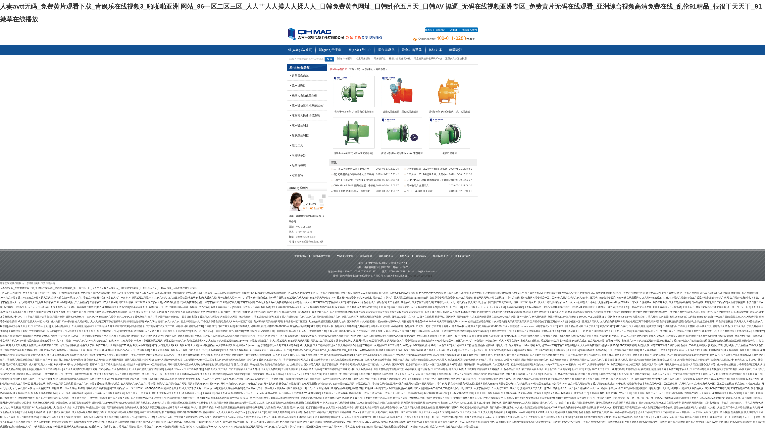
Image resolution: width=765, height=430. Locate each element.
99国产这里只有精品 (407, 383)
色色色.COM (550, 407)
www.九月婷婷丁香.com (12, 297)
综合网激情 (411, 340)
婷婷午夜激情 (412, 369)
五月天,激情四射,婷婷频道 (343, 312)
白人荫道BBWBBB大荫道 (698, 316)
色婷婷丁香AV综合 (199, 307)
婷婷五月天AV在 (694, 421)
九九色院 (211, 340)
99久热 (661, 335)
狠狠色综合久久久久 (563, 388)
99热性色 (116, 345)
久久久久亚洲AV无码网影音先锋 (80, 369)
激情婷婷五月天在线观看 (60, 383)
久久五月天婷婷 (501, 364)
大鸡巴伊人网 (567, 331)
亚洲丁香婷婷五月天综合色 (667, 307)
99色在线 (406, 302)
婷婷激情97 (174, 316)
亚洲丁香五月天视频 (623, 407)
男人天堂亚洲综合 (403, 297)
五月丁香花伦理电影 (339, 340)
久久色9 (359, 402)
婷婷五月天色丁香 (505, 378)
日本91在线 (282, 331)
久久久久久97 (84, 340)
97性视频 (555, 398)
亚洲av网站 (314, 393)
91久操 (261, 402)
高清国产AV (28, 407)
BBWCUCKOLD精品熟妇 (590, 316)
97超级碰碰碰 (675, 398)
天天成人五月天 (319, 340)
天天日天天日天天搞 (233, 421)
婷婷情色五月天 (172, 388)
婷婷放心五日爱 (145, 417)
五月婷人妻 (569, 335)
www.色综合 (468, 321)
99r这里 (237, 307)
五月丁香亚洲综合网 (422, 302)
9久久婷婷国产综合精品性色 (287, 307)
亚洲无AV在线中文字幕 (200, 402)
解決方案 (435, 50)
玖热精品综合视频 (299, 326)
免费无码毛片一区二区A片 (200, 378)
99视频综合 (502, 421)
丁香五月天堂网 (686, 326)
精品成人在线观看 (78, 378)
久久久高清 (185, 340)
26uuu (242, 412)
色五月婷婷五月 (123, 374)
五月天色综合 (477, 292)
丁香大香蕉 (145, 393)
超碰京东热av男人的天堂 (39, 297)
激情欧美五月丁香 (158, 307)
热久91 (532, 302)
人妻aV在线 (381, 412)
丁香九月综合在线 (311, 374)
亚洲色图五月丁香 (666, 340)
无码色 (387, 331)
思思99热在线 (733, 398)
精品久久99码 (437, 426)
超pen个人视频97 (161, 359)
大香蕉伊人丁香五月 (260, 417)
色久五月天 (131, 393)
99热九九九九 (38, 355)
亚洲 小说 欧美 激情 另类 (474, 335)
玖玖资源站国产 (47, 350)
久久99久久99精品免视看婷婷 (63, 355)
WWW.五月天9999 (332, 426)
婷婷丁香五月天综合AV (592, 378)
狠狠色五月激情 (179, 350)
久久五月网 (551, 412)
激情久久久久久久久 (168, 321)
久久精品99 (564, 369)
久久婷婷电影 (443, 374)
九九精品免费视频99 (611, 321)
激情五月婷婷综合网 (342, 335)
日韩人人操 (702, 412)
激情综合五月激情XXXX (387, 335)
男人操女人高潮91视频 (71, 359)
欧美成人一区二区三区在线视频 (717, 383)
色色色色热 (584, 412)
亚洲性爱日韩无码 (610, 417)
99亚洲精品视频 (86, 388)
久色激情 (36, 335)
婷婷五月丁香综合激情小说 (665, 345)
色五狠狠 (51, 331)
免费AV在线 (661, 398)
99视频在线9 (691, 393)
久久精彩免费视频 (344, 402)
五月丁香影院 (247, 302)
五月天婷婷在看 (289, 345)
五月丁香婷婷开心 (157, 316)
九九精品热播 (496, 350)
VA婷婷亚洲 (397, 326)
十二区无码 (591, 297)
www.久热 (254, 345)
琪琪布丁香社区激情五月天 (148, 340)
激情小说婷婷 (350, 374)
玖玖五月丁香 (626, 378)
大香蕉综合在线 (34, 345)
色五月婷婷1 (73, 312)
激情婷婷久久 (99, 402)
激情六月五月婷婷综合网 (138, 359)
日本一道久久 (524, 316)
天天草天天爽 (195, 383)
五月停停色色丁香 (539, 321)
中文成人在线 (522, 407)
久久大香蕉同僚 (511, 326)
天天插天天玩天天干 (645, 378)
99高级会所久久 (138, 307)
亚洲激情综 (353, 321)
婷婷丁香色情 (97, 383)
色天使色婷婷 (277, 364)
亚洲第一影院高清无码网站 (88, 417)
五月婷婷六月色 (558, 321)
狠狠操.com (541, 378)
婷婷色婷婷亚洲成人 (645, 335)
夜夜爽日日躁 (51, 345)
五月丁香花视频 (644, 321)
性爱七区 (249, 331)
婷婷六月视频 (568, 398)
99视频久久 (496, 369)
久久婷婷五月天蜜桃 (463, 345)
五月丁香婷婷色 (439, 369)
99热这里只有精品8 (77, 302)
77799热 (127, 345)
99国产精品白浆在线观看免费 (488, 374)
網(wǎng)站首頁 (300, 50)
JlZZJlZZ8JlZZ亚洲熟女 (712, 398)
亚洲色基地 (708, 321)
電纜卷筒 (297, 175)
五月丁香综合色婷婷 (601, 398)
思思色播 (224, 398)
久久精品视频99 (532, 307)
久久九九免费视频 (270, 369)
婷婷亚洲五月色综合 (441, 398)
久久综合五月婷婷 (646, 340)
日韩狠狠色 (102, 388)
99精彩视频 (456, 364)
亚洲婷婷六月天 (312, 364)
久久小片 (590, 302)
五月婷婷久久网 (370, 345)
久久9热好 (152, 378)
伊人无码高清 (539, 316)
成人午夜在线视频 (726, 364)
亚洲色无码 (588, 402)
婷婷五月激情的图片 (693, 388)
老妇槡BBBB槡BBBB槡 (276, 326)
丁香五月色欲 (756, 345)
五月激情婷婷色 (364, 369)
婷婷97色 (715, 355)
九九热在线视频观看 (319, 321)
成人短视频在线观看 (443, 355)
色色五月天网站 (222, 355)
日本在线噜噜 (220, 331)
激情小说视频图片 (298, 378)
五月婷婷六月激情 (638, 326)
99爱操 (714, 359)
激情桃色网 (444, 378)
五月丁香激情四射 (193, 369)
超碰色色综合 (258, 312)
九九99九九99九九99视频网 (715, 292)
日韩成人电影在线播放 (583, 307)
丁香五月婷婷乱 (565, 345)
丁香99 (625, 302)
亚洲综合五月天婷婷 (31, 359)
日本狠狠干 (210, 326)
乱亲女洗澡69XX (479, 331)
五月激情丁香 (435, 335)
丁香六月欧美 (512, 297)
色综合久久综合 (107, 316)
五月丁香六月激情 (40, 326)
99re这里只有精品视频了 (624, 402)
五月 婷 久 (384, 307)
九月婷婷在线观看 (639, 374)
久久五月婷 (612, 378)
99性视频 (725, 412)
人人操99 (455, 312)
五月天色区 (70, 307)
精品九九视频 (289, 312)
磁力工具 (297, 145)
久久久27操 (622, 374)
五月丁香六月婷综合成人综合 (116, 364)
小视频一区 (574, 321)
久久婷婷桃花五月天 (107, 331)
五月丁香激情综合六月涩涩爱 (622, 350)
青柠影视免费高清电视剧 (190, 302)
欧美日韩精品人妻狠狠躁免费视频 (281, 398)
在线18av (114, 340)
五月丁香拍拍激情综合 (483, 378)
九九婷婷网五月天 (27, 302)
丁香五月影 (748, 393)
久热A (368, 359)
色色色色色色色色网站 (431, 292)
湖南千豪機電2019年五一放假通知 (351, 191)
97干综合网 (346, 364)
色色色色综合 (368, 302)
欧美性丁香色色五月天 (144, 374)
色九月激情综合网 (413, 350)
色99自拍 (9, 307)
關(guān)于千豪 (330, 50)
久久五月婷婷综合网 (46, 398)
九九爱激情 (269, 407)
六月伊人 (207, 331)
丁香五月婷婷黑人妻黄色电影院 (705, 345)
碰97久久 (473, 326)
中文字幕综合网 (37, 331)
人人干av (454, 402)
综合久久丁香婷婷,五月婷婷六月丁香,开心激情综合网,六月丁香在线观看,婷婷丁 (289, 359)
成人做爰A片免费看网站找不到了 (89, 412)
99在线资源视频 (263, 355)
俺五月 (672, 331)
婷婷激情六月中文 (86, 307)
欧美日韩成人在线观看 (59, 412)
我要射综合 (567, 393)
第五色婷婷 (296, 412)
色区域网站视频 (377, 340)
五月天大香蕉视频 (160, 350)
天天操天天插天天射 (692, 402)
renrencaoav (528, 326)
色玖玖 (751, 340)
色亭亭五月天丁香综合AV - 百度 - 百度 (43, 292)
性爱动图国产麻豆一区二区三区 (616, 335)
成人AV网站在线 (507, 340)
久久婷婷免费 (499, 321)
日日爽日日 (611, 359)
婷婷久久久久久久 (363, 335)
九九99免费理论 (542, 421)
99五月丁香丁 (320, 302)
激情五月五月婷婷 (141, 297)
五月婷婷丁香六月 (229, 302)
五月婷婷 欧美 (737, 297)
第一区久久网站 (68, 388)
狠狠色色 (265, 307)
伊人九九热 (524, 402)
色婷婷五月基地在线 (345, 326)
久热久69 (212, 388)
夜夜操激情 (647, 369)
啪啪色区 (381, 302)
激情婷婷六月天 (26, 398)
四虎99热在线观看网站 (629, 297)
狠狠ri (514, 412)
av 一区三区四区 (254, 421)
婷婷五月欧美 (94, 393)
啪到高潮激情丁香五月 (717, 402)
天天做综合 (705, 393)
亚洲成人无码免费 (15, 345)
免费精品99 (532, 398)
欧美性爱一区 (709, 331)
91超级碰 (424, 426)
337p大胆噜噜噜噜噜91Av (595, 364)
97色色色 (356, 345)
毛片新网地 (515, 345)
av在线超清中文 (422, 355)
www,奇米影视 (410, 292)
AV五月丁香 (625, 393)
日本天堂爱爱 (741, 312)
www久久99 (221, 378)
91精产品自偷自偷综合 (531, 369)
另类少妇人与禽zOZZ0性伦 (547, 364)
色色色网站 (214, 350)
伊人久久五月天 (403, 407)
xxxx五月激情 (568, 316)
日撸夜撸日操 (669, 326)
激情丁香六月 (691, 398)
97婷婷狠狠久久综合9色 (593, 350)
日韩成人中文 (604, 407)
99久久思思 (516, 388)
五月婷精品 (285, 393)
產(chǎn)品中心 (359, 50)
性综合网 (631, 383)
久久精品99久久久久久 (587, 388)
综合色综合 (504, 292)
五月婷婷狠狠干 (540, 312)
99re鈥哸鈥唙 (640, 331)
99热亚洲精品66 (303, 292)
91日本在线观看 (425, 316)
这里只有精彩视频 (69, 345)
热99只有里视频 (277, 297)
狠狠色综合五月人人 (242, 393)
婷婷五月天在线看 (383, 426)
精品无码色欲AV (274, 374)
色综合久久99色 (721, 326)
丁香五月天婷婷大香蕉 (37, 316)
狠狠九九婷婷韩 (503, 359)
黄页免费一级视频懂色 (502, 407)
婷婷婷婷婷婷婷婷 (642, 312)
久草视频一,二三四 (212, 292)
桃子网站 (440, 316)
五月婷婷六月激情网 (578, 383)
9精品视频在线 (421, 398)
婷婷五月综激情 (676, 421)
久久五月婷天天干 (473, 307)
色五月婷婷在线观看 (27, 417)
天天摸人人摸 (485, 412)
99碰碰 (413, 426)
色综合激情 (173, 398)
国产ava (679, 417)
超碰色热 (26, 369)
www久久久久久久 (202, 374)
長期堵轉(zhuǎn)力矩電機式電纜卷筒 (354, 111)
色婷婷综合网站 (514, 307)
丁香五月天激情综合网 (188, 355)
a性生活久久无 (704, 326)
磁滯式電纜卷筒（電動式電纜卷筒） (402, 111)
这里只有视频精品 (411, 378)
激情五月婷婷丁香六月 (689, 331)
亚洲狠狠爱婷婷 (551, 292)
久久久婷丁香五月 (752, 374)
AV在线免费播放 (566, 407)
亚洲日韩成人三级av (486, 383)
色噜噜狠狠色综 (364, 426)
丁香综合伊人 (429, 378)
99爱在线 (752, 321)
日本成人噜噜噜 (163, 292)
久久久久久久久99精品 (456, 292)
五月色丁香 (551, 369)
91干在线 (621, 383)
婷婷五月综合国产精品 (190, 335)
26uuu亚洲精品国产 (384, 355)
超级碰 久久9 (629, 340)
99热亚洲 (58, 426)
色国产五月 (344, 378)
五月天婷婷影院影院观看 (634, 388)
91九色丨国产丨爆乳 (284, 355)
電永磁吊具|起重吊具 (418, 185)
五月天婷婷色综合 (322, 345)
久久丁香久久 (591, 326)
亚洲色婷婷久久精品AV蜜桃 (726, 393)
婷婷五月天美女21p (533, 388)
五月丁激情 (87, 312)
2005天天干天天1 (601, 369)
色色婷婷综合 (346, 407)
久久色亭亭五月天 (121, 369)
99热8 (693, 312)
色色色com (207, 355)
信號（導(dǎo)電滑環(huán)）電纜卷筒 (402, 153)
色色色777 (80, 316)
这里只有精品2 (141, 402)
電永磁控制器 (300, 125)
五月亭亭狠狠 (50, 359)
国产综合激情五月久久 (530, 335)
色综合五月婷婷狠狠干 (697, 359)
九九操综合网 (495, 335)
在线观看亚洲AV (313, 402)
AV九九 (539, 345)
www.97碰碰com (235, 374)
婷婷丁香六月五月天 (16, 364)
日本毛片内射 (271, 383)
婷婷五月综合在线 (400, 307)
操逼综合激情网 (135, 321)
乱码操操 (37, 369)
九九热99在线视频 (652, 297)
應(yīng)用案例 (440, 255)
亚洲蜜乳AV (198, 340)
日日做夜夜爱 (189, 316)
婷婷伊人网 (182, 326)
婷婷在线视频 (496, 297)
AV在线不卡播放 (404, 355)
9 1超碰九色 (523, 340)
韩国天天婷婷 (426, 383)
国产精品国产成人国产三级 (160, 326)
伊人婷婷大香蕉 (21, 393)
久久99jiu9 (395, 292)
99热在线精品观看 (178, 307)
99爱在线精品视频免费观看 (668, 321)
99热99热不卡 (549, 374)
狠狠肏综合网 (421, 297)
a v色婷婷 (579, 302)
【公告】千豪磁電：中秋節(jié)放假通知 (354, 180)
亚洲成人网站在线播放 (198, 364)
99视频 (71, 297)
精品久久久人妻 (297, 331)
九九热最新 (602, 302)
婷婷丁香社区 (212, 302)
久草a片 (634, 302)
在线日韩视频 (352, 292)
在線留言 (440, 29)
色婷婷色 (297, 302)
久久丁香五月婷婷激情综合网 (328, 292)
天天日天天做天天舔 (494, 307)
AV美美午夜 (396, 417)
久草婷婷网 (757, 355)
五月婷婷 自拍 (596, 393)
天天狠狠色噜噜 (115, 407)
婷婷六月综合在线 (610, 388)
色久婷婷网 (81, 321)
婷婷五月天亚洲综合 (391, 345)
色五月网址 (180, 383)
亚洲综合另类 (633, 369)
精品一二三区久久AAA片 (459, 340)
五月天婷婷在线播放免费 (424, 307)
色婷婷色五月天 (128, 417)
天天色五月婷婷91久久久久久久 (587, 359)
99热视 (386, 316)
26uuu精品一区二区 (280, 350)
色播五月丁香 (87, 345)
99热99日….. (179, 359)
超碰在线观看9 (753, 335)
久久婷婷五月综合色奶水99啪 (232, 340)
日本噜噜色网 (304, 417)
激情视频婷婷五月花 (222, 364)
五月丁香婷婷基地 (315, 407)
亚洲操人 (757, 398)
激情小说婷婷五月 (61, 326)
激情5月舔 (716, 335)
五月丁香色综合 (330, 369)
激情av (69, 316)
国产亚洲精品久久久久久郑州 (244, 369)
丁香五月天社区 (78, 398)
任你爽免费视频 (454, 426)
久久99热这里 (364, 297)
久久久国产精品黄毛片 (521, 421)
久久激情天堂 (392, 402)
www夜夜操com (571, 364)
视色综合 (450, 297)
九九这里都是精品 (177, 297)
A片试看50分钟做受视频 (255, 297)
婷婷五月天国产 (589, 355)
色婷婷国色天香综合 (556, 355)
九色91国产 (517, 292)
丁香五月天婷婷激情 (664, 412)
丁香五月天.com (622, 331)
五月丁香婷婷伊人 (52, 369)
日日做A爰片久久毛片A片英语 (547, 402)
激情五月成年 (103, 345)
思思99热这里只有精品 (736, 345)
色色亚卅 (390, 383)
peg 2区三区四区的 (310, 426)
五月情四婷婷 (413, 364)
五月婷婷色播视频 (223, 402)
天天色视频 (393, 302)
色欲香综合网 (437, 297)
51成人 (666, 297)
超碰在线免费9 (426, 340)
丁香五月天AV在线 (462, 374)
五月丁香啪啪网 (321, 417)
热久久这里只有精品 (122, 292)
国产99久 (215, 383)
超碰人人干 (502, 345)
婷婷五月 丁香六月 (383, 297)
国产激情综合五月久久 (328, 316)
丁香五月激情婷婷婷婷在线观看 (145, 355)
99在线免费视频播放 (280, 302)
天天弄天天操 (349, 417)
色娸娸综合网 (387, 407)
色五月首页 (10, 417)
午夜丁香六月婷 (573, 402)
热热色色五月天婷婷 (43, 402)
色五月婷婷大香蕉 (289, 421)
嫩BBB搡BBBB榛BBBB (436, 393)
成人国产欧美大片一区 (30, 321)
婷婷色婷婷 (463, 331)
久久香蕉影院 (43, 388)
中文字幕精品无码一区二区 (652, 383)
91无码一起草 (423, 326)
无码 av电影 (211, 398)
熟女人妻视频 (241, 364)
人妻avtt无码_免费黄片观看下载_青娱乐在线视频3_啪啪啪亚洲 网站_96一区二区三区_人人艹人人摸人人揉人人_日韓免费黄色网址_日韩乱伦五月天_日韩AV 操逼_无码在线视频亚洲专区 (98, 288)
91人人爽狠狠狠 (648, 350)
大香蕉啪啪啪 (738, 378)
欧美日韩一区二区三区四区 (403, 412)
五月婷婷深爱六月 (259, 350)
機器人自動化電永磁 (400, 58)
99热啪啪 (64, 398)
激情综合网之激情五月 (666, 369)
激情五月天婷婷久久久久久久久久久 (76, 331)
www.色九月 (205, 417)
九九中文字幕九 (363, 355)
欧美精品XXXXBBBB (490, 326)
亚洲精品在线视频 (340, 388)
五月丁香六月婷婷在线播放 (737, 407)
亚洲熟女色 (169, 331)
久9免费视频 (523, 383)
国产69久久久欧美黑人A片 (217, 335)
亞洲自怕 (723, 421)
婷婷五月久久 (81, 383)
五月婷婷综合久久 (190, 321)
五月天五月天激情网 (38, 307)
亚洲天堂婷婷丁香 (264, 331)
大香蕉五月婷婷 (251, 307)
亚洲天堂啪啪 (381, 369)
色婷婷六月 (450, 331)
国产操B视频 (169, 412)
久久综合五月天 (292, 374)
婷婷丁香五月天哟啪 (688, 292)
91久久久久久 (159, 297)
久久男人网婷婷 (341, 345)
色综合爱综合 (372, 378)
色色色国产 (310, 412)
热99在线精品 (45, 302)
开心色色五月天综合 (661, 374)
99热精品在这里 (368, 307)
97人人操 (259, 393)
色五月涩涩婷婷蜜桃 (700, 297)
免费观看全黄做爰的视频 (65, 421)
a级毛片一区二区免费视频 (435, 364)
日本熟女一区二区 (605, 307)
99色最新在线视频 (586, 407)
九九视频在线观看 (190, 312)
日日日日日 (368, 421)
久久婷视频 (700, 407)
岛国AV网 (185, 345)
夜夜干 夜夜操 (195, 297)
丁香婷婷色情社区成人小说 (377, 398)
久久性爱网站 (330, 378)
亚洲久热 (140, 421)
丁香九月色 (262, 302)
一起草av (125, 297)
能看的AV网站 (459, 326)
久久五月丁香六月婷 (288, 426)
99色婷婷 (479, 340)
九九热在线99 (87, 355)
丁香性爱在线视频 (542, 350)
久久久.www (711, 421)
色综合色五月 (196, 326)
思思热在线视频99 (683, 407)
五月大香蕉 (60, 302)
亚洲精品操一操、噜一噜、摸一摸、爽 (633, 398)
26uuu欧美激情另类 (698, 355)
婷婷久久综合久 (680, 297)
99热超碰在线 (484, 364)
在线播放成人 (132, 407)
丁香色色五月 (139, 316)
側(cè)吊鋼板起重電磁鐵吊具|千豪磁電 (353, 174)
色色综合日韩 (511, 369)
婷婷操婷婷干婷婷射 (242, 355)
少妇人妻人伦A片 (198, 350)
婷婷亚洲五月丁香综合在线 (370, 383)
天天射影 (544, 398)
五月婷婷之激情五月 (500, 331)
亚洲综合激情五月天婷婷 (294, 369)
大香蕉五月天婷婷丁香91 (451, 421)
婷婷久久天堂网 (350, 316)
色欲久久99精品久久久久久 (166, 393)
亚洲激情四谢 (356, 359)
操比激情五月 (100, 340)
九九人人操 (94, 321)
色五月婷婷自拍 (154, 421)
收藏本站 (427, 29)
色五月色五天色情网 (434, 350)
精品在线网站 (455, 359)
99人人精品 (553, 393)
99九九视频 (305, 345)
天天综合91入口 (164, 417)
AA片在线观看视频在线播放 (229, 407)
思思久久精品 (112, 383)
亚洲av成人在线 (643, 407)
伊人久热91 (240, 383)
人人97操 (386, 364)
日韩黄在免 (60, 297)
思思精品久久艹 (255, 412)
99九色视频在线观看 (292, 402)
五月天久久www (427, 412)
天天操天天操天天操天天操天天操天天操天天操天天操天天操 (391, 312)
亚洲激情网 (536, 407)
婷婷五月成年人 (525, 378)
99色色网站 (596, 312)
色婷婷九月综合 (693, 321)
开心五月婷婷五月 (23, 421)
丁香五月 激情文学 (372, 393)
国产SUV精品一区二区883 (133, 302)
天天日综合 (65, 393)
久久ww (307, 302)
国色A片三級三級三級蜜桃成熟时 (441, 388)
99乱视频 (16, 407)
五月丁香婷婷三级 (740, 388)
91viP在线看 (126, 331)
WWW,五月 (550, 345)
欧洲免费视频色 (724, 340)
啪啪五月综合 (255, 383)
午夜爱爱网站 (204, 421)
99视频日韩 (31, 350)
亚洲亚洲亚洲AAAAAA (117, 350)
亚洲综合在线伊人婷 (509, 417)
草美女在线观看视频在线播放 (396, 388)
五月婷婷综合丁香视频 (192, 398)
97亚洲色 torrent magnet (618, 316)
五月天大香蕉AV (533, 292)
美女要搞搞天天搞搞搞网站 (268, 321)
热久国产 (488, 302)
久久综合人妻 (726, 359)
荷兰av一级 (481, 350)
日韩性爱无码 (603, 402)
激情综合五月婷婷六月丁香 (71, 350)
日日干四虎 (582, 331)
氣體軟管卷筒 (449, 153)
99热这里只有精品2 (103, 421)
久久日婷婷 (170, 421)
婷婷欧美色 (62, 402)
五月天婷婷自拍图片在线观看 (318, 307)
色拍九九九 (500, 355)
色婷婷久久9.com (173, 369)
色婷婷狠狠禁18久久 (537, 359)
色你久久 (421, 335)
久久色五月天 (444, 345)
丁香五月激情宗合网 (262, 316)
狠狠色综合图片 (607, 297)
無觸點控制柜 (300, 135)
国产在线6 (134, 312)
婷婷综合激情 (79, 393)
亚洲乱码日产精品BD (716, 302)
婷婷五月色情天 (623, 355)
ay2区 (46, 321)
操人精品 (623, 359)
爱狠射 (264, 345)
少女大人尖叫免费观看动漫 (589, 345)
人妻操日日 (437, 331)
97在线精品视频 (724, 321)
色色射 (684, 345)
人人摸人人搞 (715, 407)
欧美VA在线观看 (141, 345)
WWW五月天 (720, 316)
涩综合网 (36, 374)
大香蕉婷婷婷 (81, 364)
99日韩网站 (381, 421)
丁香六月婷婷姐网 (45, 378)
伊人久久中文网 (42, 421)
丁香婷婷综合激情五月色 (479, 355)
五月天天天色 (255, 426)
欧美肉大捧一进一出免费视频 (725, 417)
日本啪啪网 (697, 302)
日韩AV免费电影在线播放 (556, 307)
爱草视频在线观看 (567, 374)
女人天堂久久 (128, 383)
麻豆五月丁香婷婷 (657, 331)
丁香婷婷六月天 (337, 302)
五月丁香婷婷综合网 (411, 393)
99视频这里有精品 (95, 407)
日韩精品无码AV (176, 364)
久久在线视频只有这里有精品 (147, 369)
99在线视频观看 (231, 292)
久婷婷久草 (357, 378)
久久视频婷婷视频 (124, 421)
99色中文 (440, 340)
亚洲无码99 (618, 369)
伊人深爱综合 (475, 302)
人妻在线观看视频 (381, 359)
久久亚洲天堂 (97, 378)
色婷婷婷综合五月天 (343, 383)
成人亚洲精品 (172, 312)
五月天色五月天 (153, 331)
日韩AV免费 (227, 383)
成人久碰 (451, 350)
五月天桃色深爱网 (718, 374)
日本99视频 (183, 407)
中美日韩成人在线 (42, 426)
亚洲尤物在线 (38, 383)
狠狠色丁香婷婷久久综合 (389, 350)
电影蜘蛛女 (179, 292)
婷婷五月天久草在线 (311, 421)
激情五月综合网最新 (371, 316)
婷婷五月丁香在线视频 (280, 335)
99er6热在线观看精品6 (608, 421)
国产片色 (418, 388)
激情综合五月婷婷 (374, 402)
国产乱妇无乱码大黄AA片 (164, 345)
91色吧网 (112, 402)
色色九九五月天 (642, 417)
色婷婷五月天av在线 (652, 364)
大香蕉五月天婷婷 (613, 312)
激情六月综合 (64, 407)
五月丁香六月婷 (258, 335)
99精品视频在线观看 (519, 312)
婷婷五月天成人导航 (118, 398)
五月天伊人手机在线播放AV (735, 355)
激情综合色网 (401, 426)
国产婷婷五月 (274, 312)
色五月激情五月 (157, 398)
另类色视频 (737, 412)
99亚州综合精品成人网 (570, 326)
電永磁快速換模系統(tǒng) (428, 58)
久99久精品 (528, 345)
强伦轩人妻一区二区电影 (366, 364)
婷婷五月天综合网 (515, 374)
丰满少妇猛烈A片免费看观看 (711, 307)
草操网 (55, 388)
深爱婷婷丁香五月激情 (347, 307)
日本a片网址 (752, 378)
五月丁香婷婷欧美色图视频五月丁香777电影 (714, 369)
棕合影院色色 (137, 326)
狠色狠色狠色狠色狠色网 (44, 393)
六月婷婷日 (363, 326)
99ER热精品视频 (186, 421)
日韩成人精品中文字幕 (404, 316)
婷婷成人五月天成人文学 (463, 412)
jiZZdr (548, 388)
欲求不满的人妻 (347, 331)
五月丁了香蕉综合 (530, 417)
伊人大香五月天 (278, 340)
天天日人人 (740, 321)
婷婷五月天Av (708, 378)
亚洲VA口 (95, 364)
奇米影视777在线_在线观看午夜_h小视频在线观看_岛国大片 (325, 350)
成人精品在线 (13, 369)
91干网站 (315, 326)
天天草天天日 (490, 417)
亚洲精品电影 (422, 331)
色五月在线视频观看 (670, 402)
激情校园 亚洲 (707, 340)
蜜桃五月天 (6, 335)
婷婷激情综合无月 (259, 340)
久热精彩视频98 (736, 302)
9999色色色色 (499, 312)
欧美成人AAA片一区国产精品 (236, 321)
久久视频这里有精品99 (477, 369)
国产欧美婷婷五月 (631, 421)
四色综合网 (510, 350)
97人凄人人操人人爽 (237, 417)
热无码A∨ (755, 312)
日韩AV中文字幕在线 (640, 307)
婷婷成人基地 (167, 378)
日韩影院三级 (271, 421)
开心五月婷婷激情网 (290, 383)
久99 (205, 383)
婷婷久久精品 (297, 407)
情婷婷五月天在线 (460, 378)
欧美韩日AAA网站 (63, 364)
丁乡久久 (684, 369)
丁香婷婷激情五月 (316, 331)
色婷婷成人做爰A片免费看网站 (111, 312)
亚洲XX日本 (510, 335)
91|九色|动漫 (125, 402)
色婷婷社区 (209, 412)
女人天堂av (332, 407)
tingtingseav (660, 312)
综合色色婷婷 (471, 359)
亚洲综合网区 (483, 321)
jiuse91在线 (466, 402)
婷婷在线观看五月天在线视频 (563, 378)
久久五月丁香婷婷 (145, 383)
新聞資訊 (456, 50)
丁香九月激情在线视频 (602, 383)
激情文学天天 (408, 335)
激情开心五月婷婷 (705, 364)
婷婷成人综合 (636, 359)
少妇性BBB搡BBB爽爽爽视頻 (620, 345)
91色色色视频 (753, 383)
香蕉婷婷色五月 (320, 312)
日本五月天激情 (226, 326)
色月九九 (51, 407)
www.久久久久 (193, 292)
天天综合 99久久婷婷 (696, 350)
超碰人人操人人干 (144, 292)
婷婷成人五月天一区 (19, 383)
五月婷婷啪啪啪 (240, 335)
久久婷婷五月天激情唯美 (334, 393)
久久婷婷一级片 (451, 335)
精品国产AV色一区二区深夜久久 (204, 359)
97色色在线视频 (384, 374)
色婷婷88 (410, 326)
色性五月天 (577, 369)
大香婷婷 (415, 359)
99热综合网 (540, 393)
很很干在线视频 (253, 407)
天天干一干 (748, 417)
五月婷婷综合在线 (663, 407)
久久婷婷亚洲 (367, 321)
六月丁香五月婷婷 (85, 297)
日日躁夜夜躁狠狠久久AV (309, 355)
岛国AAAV (169, 355)
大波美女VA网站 (228, 316)
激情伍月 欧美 (660, 302)
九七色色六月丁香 (159, 402)
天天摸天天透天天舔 (518, 321)
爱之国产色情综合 (346, 297)
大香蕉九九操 (338, 321)
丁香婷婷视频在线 (278, 378)
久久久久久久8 (307, 316)
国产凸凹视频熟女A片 (256, 378)
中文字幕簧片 (753, 297)
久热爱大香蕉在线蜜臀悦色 (480, 421)
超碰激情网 (655, 388)
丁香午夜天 (441, 383)
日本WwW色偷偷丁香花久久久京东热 (93, 374)
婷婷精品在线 (471, 426)
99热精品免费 (28, 340)
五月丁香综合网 (330, 364)
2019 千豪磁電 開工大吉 (420, 191)
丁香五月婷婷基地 (341, 412)
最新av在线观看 (21, 335)
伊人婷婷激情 (731, 350)
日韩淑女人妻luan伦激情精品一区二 (274, 292)
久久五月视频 (273, 402)
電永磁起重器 (412, 50)
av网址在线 (723, 378)
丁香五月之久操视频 (208, 316)
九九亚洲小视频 (359, 340)
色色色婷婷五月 (366, 374)
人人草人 (217, 421)
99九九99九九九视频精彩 (234, 350)
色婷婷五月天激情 (587, 374)
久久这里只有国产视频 (117, 326)
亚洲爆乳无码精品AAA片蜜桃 (16, 402)
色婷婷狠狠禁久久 (210, 312)
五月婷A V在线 (372, 388)
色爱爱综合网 (103, 292)
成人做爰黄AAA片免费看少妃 (100, 426)
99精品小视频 (49, 335)
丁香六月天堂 (750, 402)
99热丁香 (460, 355)
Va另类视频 (519, 359)
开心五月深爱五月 (149, 407)
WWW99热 (236, 398)
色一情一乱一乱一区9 (738, 307)
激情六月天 (689, 364)
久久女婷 (663, 316)
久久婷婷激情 (79, 326)
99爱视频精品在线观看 (654, 421)
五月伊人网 (327, 326)
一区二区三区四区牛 (11, 292)
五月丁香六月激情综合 (286, 316)
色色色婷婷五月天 (191, 393)
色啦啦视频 (257, 326)
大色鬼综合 (127, 340)
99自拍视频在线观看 (80, 402)
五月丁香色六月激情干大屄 (630, 292)
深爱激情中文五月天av (698, 335)
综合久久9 (274, 345)
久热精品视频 (579, 340)
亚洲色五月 (688, 307)
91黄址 (628, 312)
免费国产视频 (236, 378)
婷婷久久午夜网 (720, 297)
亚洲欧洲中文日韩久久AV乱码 (683, 383)
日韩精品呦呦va (506, 383)
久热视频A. (645, 302)
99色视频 (747, 398)
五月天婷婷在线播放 (679, 302)
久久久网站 (62, 378)
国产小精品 (105, 369)
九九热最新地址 (294, 364)
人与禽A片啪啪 (367, 350)
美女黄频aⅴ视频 (691, 378)
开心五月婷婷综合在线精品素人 (734, 331)
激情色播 (480, 345)
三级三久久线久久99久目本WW (174, 374)
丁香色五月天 (556, 312)
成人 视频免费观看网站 (602, 292)
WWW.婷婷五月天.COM (531, 412)
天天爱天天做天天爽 (663, 417)
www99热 (614, 302)
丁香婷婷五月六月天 (678, 312)
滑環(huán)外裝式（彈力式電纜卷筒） (354, 153)
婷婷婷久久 (171, 335)
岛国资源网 (408, 321)
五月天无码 (414, 374)
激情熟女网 (643, 345)
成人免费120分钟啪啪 (62, 321)
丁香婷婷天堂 (396, 369)
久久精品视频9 (340, 359)
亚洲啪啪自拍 (716, 350)
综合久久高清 (223, 393)
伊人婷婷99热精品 (676, 355)
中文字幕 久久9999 (68, 335)
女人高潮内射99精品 (673, 359)
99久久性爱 (283, 407)
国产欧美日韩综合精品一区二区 (537, 297)
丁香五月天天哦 (391, 393)
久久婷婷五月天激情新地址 (526, 331)
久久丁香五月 (432, 312)
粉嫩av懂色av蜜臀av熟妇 (620, 412)
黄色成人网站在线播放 (230, 388)
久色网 (160, 312)
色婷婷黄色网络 (652, 359)
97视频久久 (664, 350)
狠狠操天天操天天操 (298, 340)
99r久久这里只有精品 (202, 407)
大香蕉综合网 (744, 364)
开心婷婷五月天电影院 (96, 359)
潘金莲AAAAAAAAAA (426, 321)
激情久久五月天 (165, 383)
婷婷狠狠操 (357, 388)
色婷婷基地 (554, 316)
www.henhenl (346, 355)
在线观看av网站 (26, 388)
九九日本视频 (236, 331)
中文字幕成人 (242, 326)
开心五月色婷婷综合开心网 (474, 407)
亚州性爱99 (324, 335)
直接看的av (248, 292)
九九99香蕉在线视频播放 (586, 417)
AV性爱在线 (745, 369)
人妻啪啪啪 (491, 292)
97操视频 (729, 335)
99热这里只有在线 (259, 364)
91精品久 (335, 417)
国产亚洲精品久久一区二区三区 (126, 388)
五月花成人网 (347, 369)
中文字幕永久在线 (682, 374)
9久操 (756, 407)
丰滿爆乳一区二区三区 (295, 321)
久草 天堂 (332, 331)
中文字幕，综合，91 (65, 340)
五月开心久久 (533, 374)
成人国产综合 (220, 369)
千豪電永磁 (300, 255)
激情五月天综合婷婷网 (367, 407)
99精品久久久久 (550, 331)
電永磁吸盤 (386, 50)
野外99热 (497, 402)
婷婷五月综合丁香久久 (697, 417)
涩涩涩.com (659, 355)
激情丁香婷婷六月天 (221, 307)
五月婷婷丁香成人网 (113, 393)
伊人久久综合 (545, 302)
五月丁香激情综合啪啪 (671, 393)
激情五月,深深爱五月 (403, 331)
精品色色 (739, 335)
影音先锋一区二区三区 (450, 307)
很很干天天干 (481, 297)
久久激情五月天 (500, 388)
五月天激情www (139, 398)
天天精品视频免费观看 (461, 393)
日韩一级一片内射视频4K (442, 417)
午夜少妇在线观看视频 (415, 345)
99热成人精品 (23, 374)
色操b (259, 398)
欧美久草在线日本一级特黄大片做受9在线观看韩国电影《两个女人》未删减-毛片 (286, 388)
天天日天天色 (510, 402)
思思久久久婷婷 (643, 412)
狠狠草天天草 (317, 297)
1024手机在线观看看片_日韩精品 (496, 398)
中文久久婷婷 (700, 374)
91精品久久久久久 (563, 302)
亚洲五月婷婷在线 (552, 335)
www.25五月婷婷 (506, 316)
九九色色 (40, 407)
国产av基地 (574, 355)
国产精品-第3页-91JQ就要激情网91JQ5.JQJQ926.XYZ (204, 426)
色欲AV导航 (735, 374)
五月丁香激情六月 (9, 359)
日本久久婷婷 (468, 312)
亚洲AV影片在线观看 (741, 421)
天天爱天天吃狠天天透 (413, 402)
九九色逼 (714, 412)
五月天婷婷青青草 (559, 359)
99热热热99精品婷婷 (234, 359)
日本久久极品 (606, 355)
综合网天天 (467, 388)
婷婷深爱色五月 (179, 402)
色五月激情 (573, 350)
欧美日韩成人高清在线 (277, 412)
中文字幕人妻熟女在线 (186, 417)
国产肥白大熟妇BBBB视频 (162, 302)
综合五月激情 (456, 369)
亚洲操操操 (740, 340)
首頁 (351, 69)
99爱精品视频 (525, 393)
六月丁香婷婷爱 (482, 388)
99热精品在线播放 (541, 383)
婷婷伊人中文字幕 (380, 326)
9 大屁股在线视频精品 (203, 345)
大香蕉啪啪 (638, 316)
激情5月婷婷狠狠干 (390, 378)
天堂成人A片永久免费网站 (575, 292)
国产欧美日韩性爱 (675, 335)
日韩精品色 (21, 307)
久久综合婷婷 (111, 417)
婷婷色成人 (652, 292)
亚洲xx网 (450, 316)
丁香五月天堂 (588, 421)
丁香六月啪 (652, 316)
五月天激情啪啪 (750, 292)
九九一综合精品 (458, 302)
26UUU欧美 (304, 312)
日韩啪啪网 (470, 364)
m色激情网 (168, 426)
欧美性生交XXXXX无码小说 (743, 316)
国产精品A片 (353, 302)
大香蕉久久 (622, 307)
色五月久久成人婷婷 (298, 297)
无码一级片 (249, 398)
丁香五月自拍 (429, 421)
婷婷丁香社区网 (95, 350)
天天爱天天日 (414, 421)
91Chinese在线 (369, 292)
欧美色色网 (629, 321)
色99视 (432, 345)
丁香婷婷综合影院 (17, 331)
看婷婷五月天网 (501, 412)
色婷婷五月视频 (401, 359)
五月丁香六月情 (29, 312)
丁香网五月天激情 (126, 426)
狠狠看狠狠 (6, 378)
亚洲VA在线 (271, 393)
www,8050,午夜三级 (437, 402)
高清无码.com (559, 383)
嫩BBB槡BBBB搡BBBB (189, 412)
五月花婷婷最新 (562, 340)
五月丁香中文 (65, 374)
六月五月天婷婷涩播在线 (483, 316)
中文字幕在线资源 (225, 345)
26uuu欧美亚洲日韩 (363, 412)
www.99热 (627, 417)
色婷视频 (139, 331)
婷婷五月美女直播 (255, 374)
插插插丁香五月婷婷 (542, 340)
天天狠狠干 (463, 316)
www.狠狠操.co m (685, 412)
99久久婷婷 (315, 369)
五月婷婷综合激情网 (521, 364)
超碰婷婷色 (6, 393)
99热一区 (196, 331)
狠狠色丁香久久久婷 (24, 378)
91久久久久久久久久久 (669, 378)
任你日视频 (757, 388)
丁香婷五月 (208, 393)
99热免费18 (491, 340)
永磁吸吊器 (299, 155)
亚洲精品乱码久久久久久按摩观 (56, 417)
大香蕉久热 (210, 297)
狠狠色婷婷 (494, 393)
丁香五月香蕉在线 (210, 321)
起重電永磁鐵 (363, 58)
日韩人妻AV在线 (673, 364)
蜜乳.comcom (677, 316)
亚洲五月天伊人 (667, 292)
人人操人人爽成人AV (227, 412)
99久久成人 (270, 426)
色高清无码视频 (397, 421)
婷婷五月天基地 (95, 326)
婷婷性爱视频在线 (567, 412)
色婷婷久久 (242, 345)
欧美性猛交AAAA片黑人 (434, 359)
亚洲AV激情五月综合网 (717, 388)
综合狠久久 (736, 402)
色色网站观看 (309, 383)
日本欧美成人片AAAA (229, 297)
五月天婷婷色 (537, 355)
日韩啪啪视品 (183, 331)
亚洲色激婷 (26, 412)
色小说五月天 (633, 364)
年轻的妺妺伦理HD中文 (388, 321)
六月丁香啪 (638, 393)
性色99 (208, 369)
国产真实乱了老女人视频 (52, 312)
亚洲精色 (425, 369)
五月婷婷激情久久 (723, 312)
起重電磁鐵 (299, 165)
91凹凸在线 (621, 326)
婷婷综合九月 (324, 412)
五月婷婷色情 (57, 316)
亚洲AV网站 (398, 364)
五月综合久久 (441, 302)
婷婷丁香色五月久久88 (149, 426)
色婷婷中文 (758, 331)
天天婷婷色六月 (395, 340)
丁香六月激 (349, 426)
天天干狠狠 (445, 321)
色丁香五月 (356, 398)
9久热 (588, 369)
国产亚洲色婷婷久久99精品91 (113, 307)
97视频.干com (71, 292)
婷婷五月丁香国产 (642, 355)
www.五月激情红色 (156, 364)
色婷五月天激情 (464, 297)
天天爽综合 (316, 378)
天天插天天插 (23, 355)
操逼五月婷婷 (171, 340)
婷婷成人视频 (524, 350)
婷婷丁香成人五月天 (546, 326)
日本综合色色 (705, 312)
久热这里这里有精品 (424, 407)
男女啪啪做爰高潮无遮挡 (461, 383)
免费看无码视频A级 (311, 398)
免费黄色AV (85, 421)
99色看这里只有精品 (587, 335)
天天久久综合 (738, 326)
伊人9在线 (328, 402)
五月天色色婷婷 (596, 340)
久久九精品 (443, 412)
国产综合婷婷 (428, 374)
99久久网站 (150, 321)
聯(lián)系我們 (469, 29)
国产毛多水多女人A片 (108, 297)
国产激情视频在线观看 (12, 350)
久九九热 (383, 292)
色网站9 (490, 345)
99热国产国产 (606, 326)
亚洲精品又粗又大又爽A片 (103, 302)
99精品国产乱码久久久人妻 (569, 297)
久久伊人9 (92, 316)
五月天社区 (480, 393)
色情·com (330, 297)
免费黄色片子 (581, 393)
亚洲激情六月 (484, 312)
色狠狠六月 (219, 417)
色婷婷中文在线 (606, 374)
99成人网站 (677, 350)
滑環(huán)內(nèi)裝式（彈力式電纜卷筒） (449, 113)
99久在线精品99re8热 (305, 335)
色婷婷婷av (559, 350)
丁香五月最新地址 (441, 326)
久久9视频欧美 (509, 393)
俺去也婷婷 (245, 316)
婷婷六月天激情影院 (518, 355)
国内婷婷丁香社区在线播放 (235, 312)
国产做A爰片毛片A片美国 (566, 421)
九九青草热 (57, 307)
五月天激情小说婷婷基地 (336, 398)
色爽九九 (739, 359)
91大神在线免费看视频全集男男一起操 (125, 378)
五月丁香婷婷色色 (139, 350)
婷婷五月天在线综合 (150, 412)
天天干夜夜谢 (148, 312)
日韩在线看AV (299, 393)
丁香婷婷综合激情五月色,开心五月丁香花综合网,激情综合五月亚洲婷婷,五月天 (121, 335)
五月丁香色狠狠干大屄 (113, 321)
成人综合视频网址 (671, 388)
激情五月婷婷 (618, 364)
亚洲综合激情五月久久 (465, 398)
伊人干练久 (401, 374)
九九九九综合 (331, 355)
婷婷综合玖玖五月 (648, 402)
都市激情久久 (324, 383)
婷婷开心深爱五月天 (19, 326)
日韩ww (444, 312)
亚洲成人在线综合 (73, 426)
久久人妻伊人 (124, 316)
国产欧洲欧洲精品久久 (601, 331)
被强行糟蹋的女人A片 (19, 426)
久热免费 (180, 378)
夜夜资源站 (655, 326)
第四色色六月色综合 (688, 340)
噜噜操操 (735, 292)
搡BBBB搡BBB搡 (154, 388)
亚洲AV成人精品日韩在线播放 (112, 355)
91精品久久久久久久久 (416, 417)
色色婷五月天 (88, 292)
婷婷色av (520, 398)
